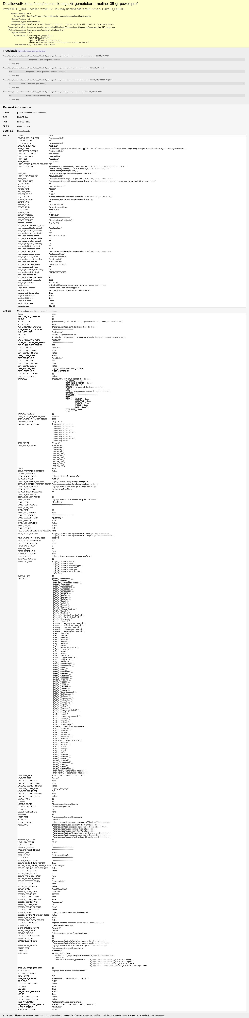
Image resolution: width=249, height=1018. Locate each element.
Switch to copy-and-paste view (31, 51)
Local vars (15, 64)
